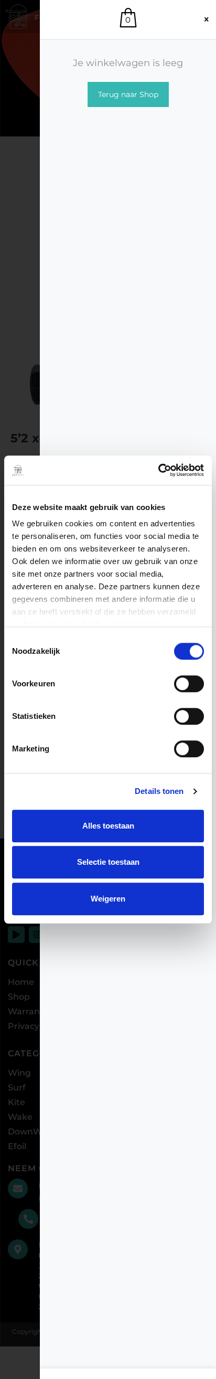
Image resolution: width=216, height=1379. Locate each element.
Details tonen (159, 791)
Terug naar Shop (128, 94)
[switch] (189, 683)
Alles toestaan (108, 825)
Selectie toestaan (108, 861)
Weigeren (108, 898)
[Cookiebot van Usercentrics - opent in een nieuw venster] (158, 470)
